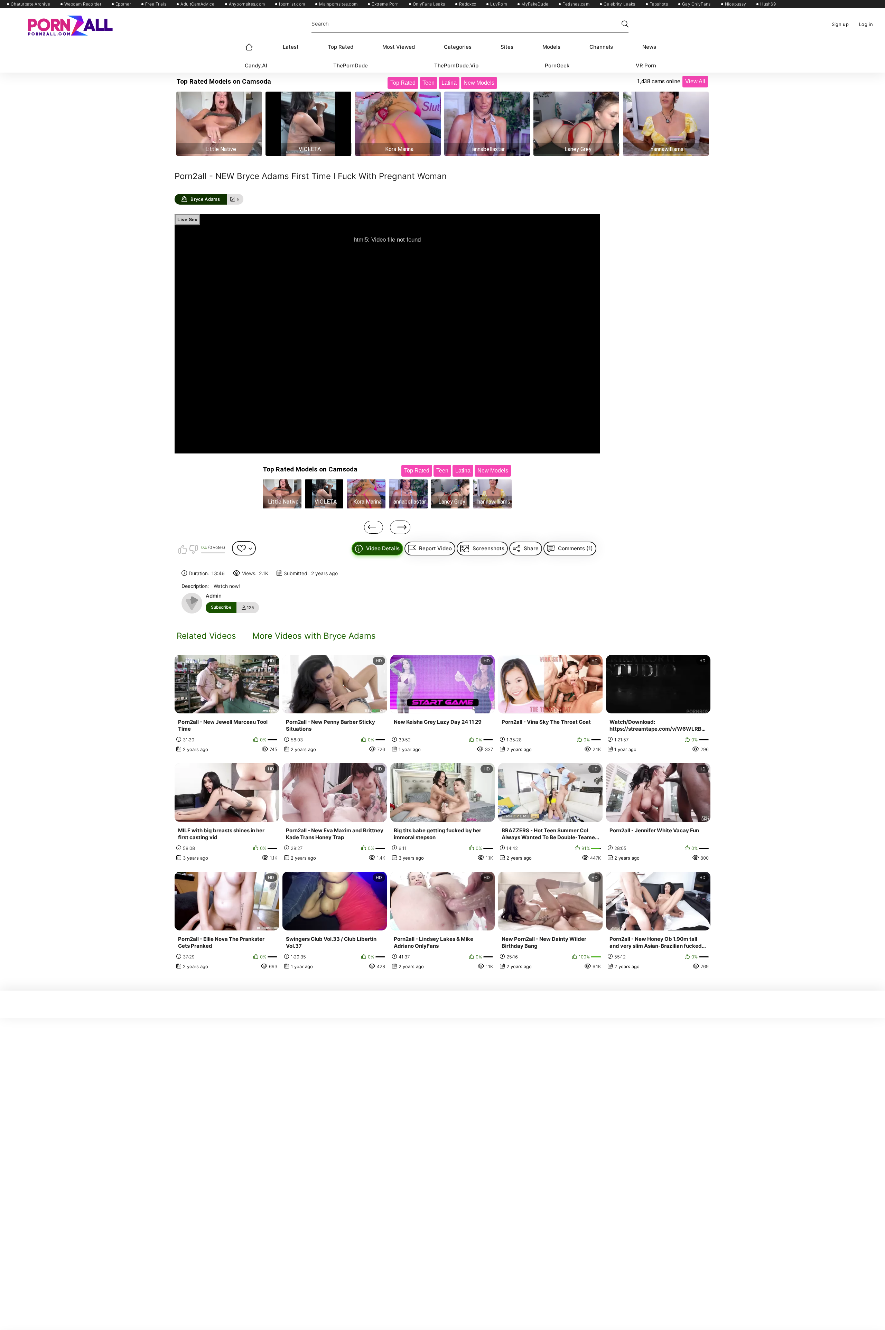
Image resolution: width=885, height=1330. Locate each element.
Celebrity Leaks (619, 4)
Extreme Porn (385, 4)
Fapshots (659, 4)
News (649, 47)
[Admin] (191, 603)
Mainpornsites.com (338, 4)
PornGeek (557, 65)
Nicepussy (735, 4)
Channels (601, 47)
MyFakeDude (534, 4)
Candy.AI (256, 65)
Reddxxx (467, 4)
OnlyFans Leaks (429, 4)
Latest (291, 47)
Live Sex (187, 219)
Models (551, 47)
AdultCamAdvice (197, 4)
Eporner (123, 4)
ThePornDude (350, 65)
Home (249, 47)
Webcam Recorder (82, 4)
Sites (507, 47)
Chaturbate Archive (30, 4)
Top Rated (340, 47)
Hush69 (768, 4)
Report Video (435, 548)
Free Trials (155, 4)
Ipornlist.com (292, 4)
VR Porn (646, 65)
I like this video (182, 549)
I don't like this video (193, 549)
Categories (458, 47)
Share (531, 548)
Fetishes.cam (575, 4)
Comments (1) (575, 548)
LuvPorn (498, 4)
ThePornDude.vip (456, 65)
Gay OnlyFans (696, 4)
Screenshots (488, 548)
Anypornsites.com (247, 4)
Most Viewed (398, 47)
